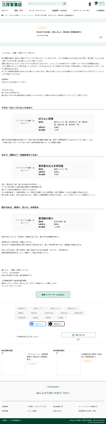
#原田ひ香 (63, 313)
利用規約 (4, 420)
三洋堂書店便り (42, 28)
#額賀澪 (20, 313)
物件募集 (5, 411)
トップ (5, 15)
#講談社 (35, 318)
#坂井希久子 (22, 308)
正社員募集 (56, 406)
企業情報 (5, 406)
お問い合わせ (57, 411)
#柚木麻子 (34, 313)
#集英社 (48, 318)
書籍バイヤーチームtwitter (53, 294)
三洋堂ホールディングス (35, 406)
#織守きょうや (55, 308)
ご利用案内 (100, 10)
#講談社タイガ (72, 308)
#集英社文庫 (78, 313)
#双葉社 (60, 318)
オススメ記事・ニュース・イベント (21, 15)
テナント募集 (32, 411)
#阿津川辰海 (49, 313)
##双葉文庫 (22, 318)
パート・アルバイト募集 (86, 406)
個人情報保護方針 (16, 420)
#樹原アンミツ (38, 308)
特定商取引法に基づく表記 (87, 411)
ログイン (5, 10)
